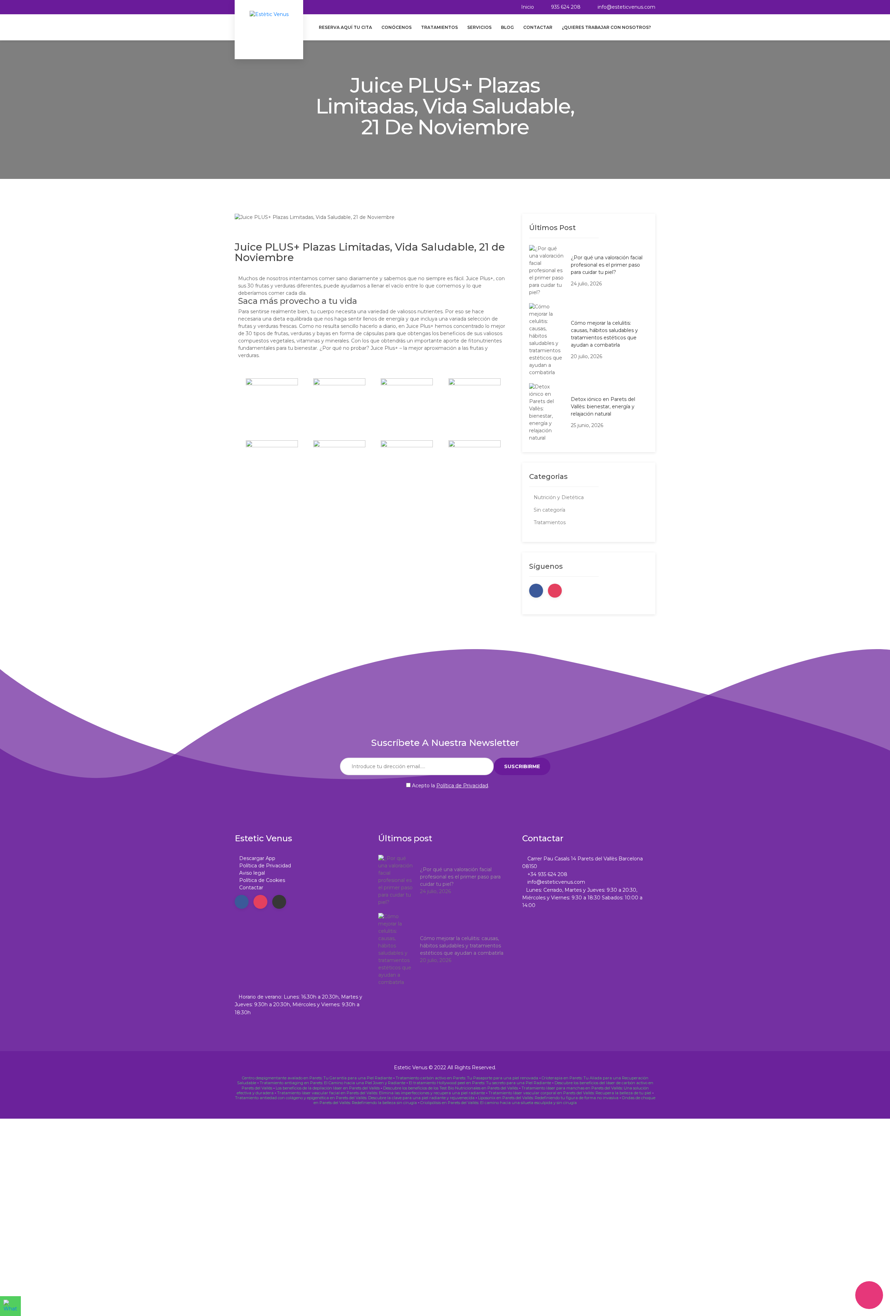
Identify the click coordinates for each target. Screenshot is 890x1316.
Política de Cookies (262, 880)
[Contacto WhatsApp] (10, 1306)
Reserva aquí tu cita (345, 27)
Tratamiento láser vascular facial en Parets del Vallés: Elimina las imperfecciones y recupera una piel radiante (381, 1092)
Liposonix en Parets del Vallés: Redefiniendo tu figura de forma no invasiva (548, 1097)
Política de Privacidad (462, 785)
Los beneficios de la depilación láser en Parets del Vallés (328, 1088)
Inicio (527, 7)
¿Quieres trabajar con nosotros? (606, 27)
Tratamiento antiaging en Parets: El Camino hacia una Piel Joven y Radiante (332, 1082)
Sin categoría (549, 510)
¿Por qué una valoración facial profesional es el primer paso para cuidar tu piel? (606, 264)
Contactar (537, 27)
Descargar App (257, 858)
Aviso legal (252, 873)
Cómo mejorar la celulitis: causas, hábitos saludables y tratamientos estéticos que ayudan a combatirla (604, 334)
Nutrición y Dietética (559, 497)
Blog (507, 27)
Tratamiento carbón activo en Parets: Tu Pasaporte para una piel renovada (467, 1077)
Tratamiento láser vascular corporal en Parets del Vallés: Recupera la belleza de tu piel (569, 1092)
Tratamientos (439, 27)
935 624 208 (566, 7)
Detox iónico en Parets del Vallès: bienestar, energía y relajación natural (603, 406)
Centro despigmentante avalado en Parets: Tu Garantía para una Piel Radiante (317, 1077)
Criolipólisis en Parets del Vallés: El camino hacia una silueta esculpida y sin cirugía (498, 1102)
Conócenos (396, 27)
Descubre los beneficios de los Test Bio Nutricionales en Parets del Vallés (450, 1088)
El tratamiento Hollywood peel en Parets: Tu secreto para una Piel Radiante (480, 1082)
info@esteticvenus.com (626, 7)
